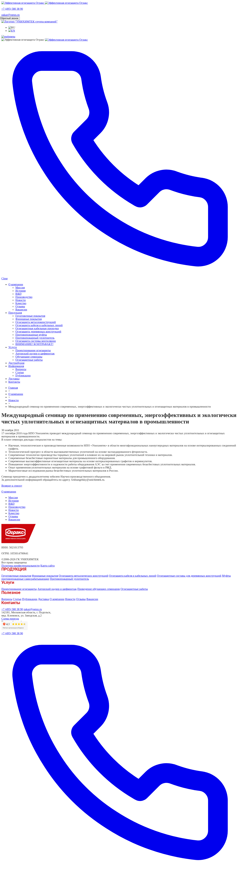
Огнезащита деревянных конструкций (38, 331)
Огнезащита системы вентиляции (35, 340)
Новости (20, 300)
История (20, 290)
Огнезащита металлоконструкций (35, 322)
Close (4, 278)
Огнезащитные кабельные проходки (37, 328)
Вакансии (21, 309)
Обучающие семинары (28, 356)
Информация (16, 366)
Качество (20, 303)
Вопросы (20, 369)
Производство (23, 296)
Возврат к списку (11, 485)
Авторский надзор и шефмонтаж (35, 353)
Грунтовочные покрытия (30, 315)
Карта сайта (47, 565)
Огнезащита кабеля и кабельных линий (39, 325)
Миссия (20, 287)
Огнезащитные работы (29, 359)
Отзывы (20, 306)
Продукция (15, 312)
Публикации (23, 375)
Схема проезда (10, 618)
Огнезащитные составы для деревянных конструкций (189, 575)
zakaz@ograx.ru (10, 14)
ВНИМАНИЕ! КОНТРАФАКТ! (34, 344)
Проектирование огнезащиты (33, 350)
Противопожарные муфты (31, 334)
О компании (15, 284)
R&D (18, 293)
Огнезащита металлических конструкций (83, 575)
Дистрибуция (16, 362)
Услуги (12, 347)
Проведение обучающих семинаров (98, 589)
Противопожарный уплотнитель (34, 337)
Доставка (13, 378)
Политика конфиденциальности (20, 565)
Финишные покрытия (28, 318)
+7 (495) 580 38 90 (12, 8)
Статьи (19, 372)
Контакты (14, 381)
